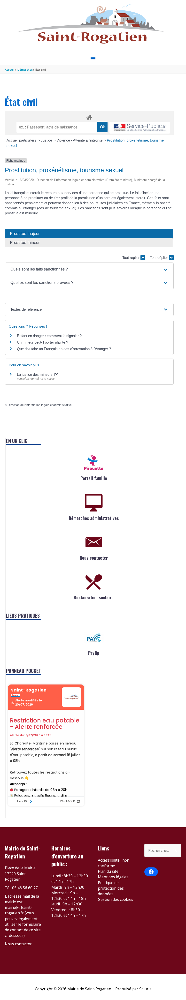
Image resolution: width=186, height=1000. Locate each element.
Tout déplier (159, 258)
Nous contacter (94, 558)
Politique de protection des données (111, 888)
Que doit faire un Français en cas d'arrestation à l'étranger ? (64, 349)
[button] (89, 269)
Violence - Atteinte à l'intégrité (79, 140)
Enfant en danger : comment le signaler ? (49, 336)
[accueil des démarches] (89, 116)
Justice (47, 140)
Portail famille (93, 478)
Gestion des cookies (115, 899)
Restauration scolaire (94, 597)
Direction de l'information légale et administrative (40, 405)
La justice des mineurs (35, 374)
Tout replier (131, 258)
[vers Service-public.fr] (139, 128)
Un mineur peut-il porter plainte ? (42, 342)
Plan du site (108, 871)
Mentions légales (113, 877)
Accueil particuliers (22, 140)
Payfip (93, 653)
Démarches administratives (94, 518)
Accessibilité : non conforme (113, 862)
